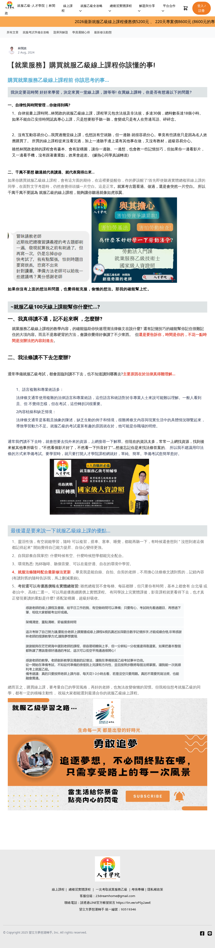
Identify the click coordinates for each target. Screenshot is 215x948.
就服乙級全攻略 (91, 6)
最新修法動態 (103, 32)
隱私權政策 (155, 889)
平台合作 (169, 6)
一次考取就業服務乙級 (111, 889)
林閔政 (22, 48)
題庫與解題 (60, 32)
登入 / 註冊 (201, 8)
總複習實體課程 (121, 6)
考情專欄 (137, 889)
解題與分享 (147, 6)
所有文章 (12, 32)
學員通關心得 (81, 32)
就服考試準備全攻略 (36, 32)
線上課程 (67, 8)
